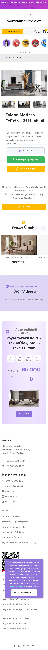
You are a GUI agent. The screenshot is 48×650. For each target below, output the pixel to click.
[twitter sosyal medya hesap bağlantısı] (24, 646)
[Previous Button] (5, 84)
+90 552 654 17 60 (14, 466)
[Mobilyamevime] (6, 58)
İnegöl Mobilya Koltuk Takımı (16, 604)
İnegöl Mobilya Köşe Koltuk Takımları (20, 609)
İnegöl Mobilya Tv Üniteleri (15, 618)
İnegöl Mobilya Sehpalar (14, 623)
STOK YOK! (28, 150)
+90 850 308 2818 (13, 480)
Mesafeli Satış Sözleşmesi (15, 521)
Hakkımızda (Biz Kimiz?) (13, 537)
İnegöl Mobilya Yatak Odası (15, 598)
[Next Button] (42, 84)
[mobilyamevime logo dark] (24, 21)
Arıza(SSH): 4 (11, 501)
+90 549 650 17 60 (15, 461)
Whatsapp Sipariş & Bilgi (27, 159)
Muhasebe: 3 (10, 496)
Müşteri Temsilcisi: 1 (14, 486)
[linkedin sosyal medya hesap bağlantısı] (28, 646)
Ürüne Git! (24, 414)
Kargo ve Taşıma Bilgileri (14, 527)
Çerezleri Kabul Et (26, 592)
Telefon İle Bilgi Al (27, 168)
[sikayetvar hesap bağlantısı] (33, 646)
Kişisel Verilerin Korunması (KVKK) (19, 542)
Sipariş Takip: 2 (12, 491)
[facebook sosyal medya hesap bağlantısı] (14, 646)
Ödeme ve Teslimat (11, 516)
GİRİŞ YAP (25, 207)
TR (28, 14)
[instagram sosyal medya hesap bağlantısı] (19, 646)
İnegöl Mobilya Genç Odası (15, 628)
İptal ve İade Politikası (13, 532)
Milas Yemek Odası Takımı (18, 257)
